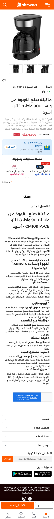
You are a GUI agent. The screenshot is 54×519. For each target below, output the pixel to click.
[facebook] (30, 499)
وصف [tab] (27, 196)
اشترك (7, 459)
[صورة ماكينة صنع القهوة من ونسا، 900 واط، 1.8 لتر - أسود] (27, 37)
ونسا (49, 86)
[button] (7, 515)
